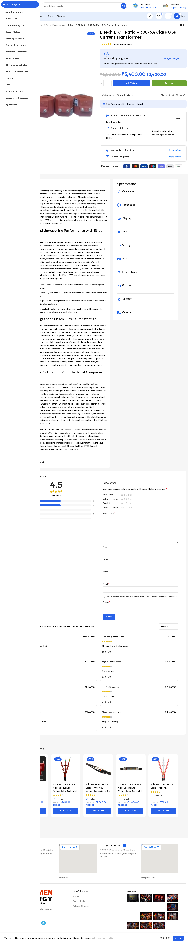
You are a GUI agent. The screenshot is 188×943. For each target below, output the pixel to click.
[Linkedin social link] (180, 95)
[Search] (123, 6)
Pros (105, 547)
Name (106, 571)
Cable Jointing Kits (61, 788)
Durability (107, 503)
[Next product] (183, 25)
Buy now (169, 83)
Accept (178, 938)
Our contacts (79, 901)
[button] (65, 811)
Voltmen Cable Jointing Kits (65, 791)
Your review (109, 512)
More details (175, 150)
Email (106, 583)
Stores (76, 896)
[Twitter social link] (173, 95)
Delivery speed (110, 507)
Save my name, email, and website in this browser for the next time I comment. (142, 596)
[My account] (149, 16)
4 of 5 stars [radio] (128, 495)
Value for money (111, 499)
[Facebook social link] (169, 95)
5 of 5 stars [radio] (131, 495)
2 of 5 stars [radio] (124, 495)
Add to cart (131, 83)
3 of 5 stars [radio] (126, 495)
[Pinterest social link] (177, 95)
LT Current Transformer (54, 25)
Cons (105, 559)
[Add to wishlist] (43, 774)
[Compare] (43, 761)
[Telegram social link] (184, 95)
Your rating (108, 495)
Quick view (43, 767)
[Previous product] (177, 25)
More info (164, 938)
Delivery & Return (81, 906)
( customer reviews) (122, 44)
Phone (106, 601)
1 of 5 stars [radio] (122, 495)
